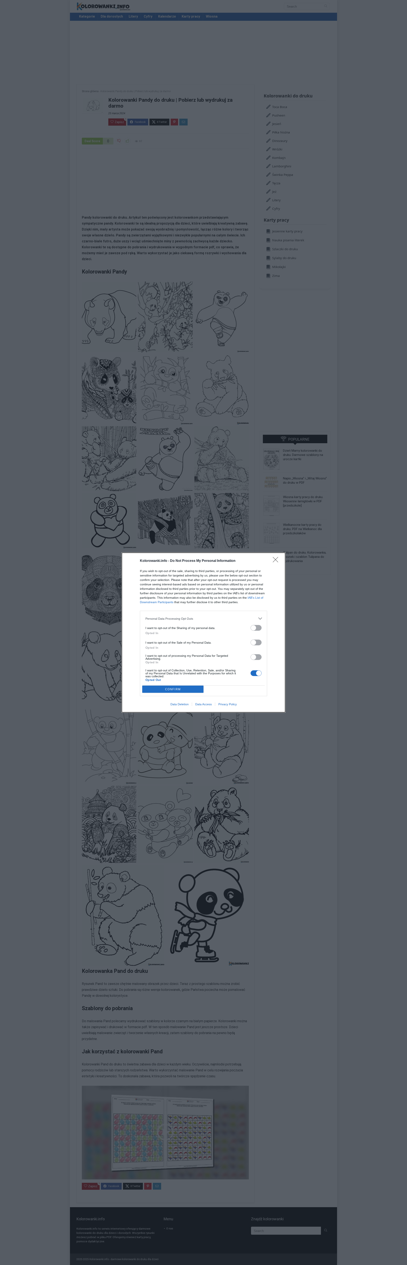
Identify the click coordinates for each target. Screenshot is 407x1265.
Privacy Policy (227, 704)
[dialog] (203, 632)
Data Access (203, 704)
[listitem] (203, 618)
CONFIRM (173, 689)
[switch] (256, 628)
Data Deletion (179, 704)
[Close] (277, 561)
